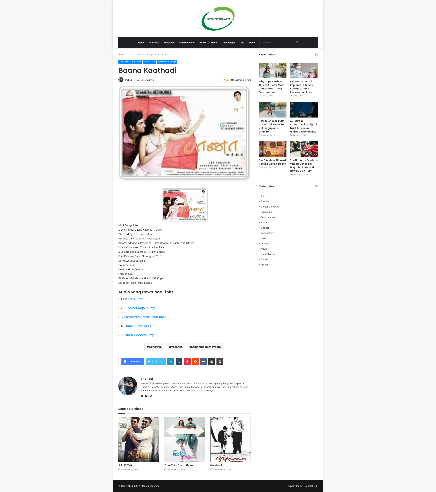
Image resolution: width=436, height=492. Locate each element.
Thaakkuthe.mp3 (137, 326)
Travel (252, 42)
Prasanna (176, 346)
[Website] (143, 396)
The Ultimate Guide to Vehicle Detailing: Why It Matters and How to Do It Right (304, 166)
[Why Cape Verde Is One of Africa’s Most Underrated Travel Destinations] (272, 70)
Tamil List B (149, 61)
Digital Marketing (270, 206)
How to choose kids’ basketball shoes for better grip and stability (272, 126)
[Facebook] (147, 396)
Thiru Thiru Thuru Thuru (178, 465)
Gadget (265, 227)
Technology (228, 42)
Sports (264, 259)
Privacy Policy (295, 486)
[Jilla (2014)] (138, 439)
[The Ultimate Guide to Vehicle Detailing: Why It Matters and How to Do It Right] (304, 149)
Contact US (311, 486)
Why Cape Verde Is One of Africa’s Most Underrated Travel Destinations (271, 87)
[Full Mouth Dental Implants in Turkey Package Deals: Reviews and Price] (304, 70)
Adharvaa (155, 346)
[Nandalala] (230, 439)
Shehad (128, 80)
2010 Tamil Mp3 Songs (141, 54)
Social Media (268, 254)
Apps (263, 196)
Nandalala (216, 465)
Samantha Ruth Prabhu (206, 346)
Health (202, 42)
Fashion (265, 222)
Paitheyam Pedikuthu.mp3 (145, 317)
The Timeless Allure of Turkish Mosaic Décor (272, 162)
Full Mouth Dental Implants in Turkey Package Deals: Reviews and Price (301, 87)
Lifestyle (265, 243)
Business (154, 42)
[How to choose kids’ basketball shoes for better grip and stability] (272, 109)
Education (169, 42)
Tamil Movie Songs (167, 61)
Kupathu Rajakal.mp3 (141, 308)
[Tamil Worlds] (218, 19)
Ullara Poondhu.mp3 (140, 335)
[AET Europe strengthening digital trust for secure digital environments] (304, 109)
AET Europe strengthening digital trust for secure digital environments (303, 126)
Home (141, 42)
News (214, 42)
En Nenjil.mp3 (134, 299)
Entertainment (187, 42)
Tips (241, 42)
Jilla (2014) (125, 465)
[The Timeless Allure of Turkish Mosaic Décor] (272, 149)
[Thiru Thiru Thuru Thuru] (184, 439)
